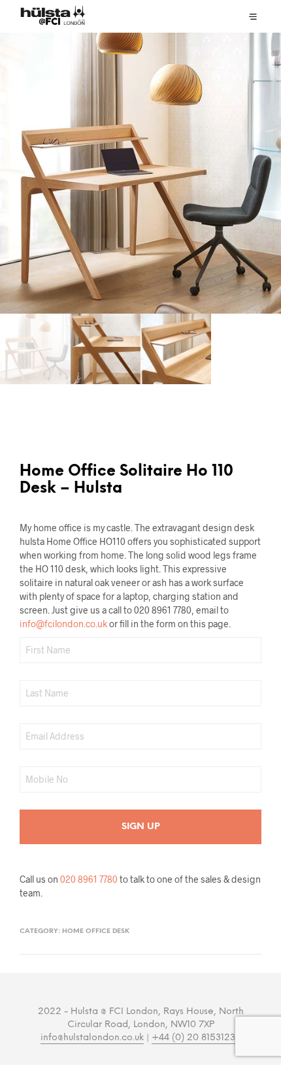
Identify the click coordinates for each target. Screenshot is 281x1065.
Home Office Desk (95, 931)
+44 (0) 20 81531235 (196, 1038)
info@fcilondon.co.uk (63, 623)
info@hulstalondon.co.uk (92, 1038)
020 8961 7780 (89, 879)
